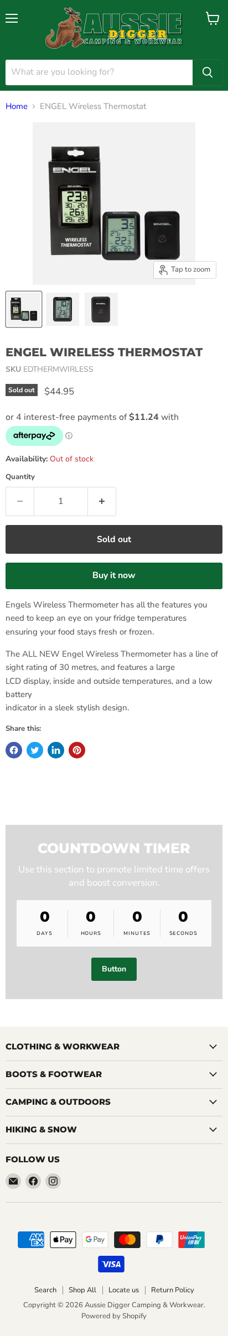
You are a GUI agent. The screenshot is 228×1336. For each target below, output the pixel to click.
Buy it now (114, 575)
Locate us (123, 1290)
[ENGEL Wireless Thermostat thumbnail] (24, 309)
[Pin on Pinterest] (77, 750)
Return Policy (172, 1290)
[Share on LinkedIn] (56, 750)
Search (45, 1290)
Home (17, 106)
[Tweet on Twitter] (35, 750)
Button (114, 969)
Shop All (82, 1290)
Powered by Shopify (114, 1316)
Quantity (20, 477)
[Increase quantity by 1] (102, 501)
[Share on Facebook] (14, 750)
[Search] (207, 72)
